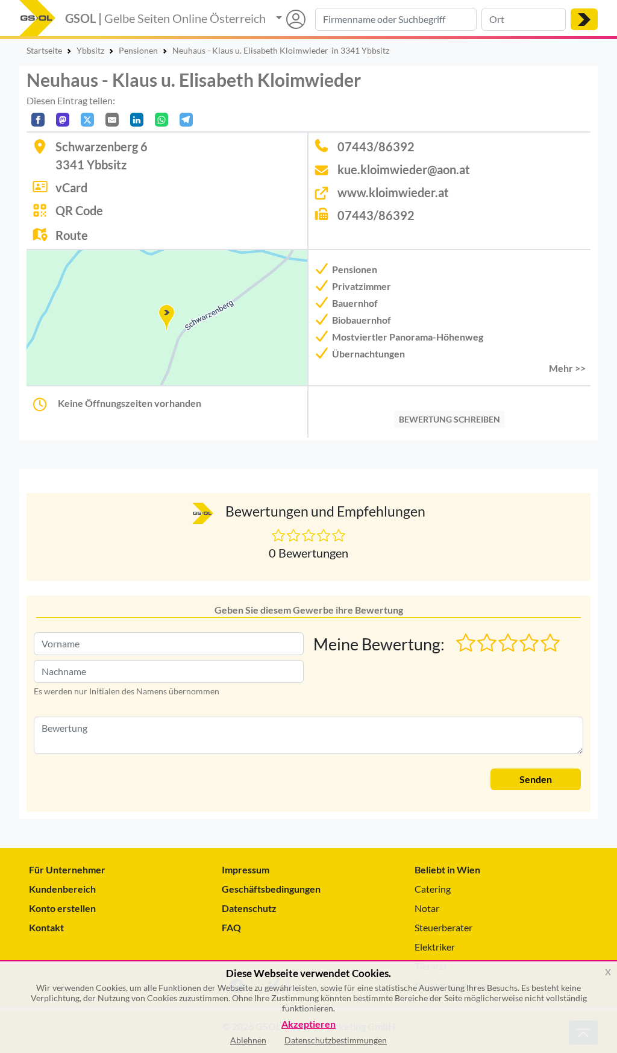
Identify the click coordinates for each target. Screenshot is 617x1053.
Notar (427, 908)
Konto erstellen (62, 908)
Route (71, 235)
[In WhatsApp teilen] (161, 120)
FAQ (231, 927)
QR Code (79, 210)
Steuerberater (443, 927)
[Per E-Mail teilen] (112, 120)
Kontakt (46, 927)
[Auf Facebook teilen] (38, 120)
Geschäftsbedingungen (271, 888)
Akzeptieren (308, 1024)
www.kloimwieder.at (393, 192)
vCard (71, 187)
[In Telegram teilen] (186, 120)
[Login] (290, 19)
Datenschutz (249, 908)
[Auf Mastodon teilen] (62, 120)
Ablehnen (248, 1040)
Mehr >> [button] (567, 368)
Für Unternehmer (67, 869)
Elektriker (435, 946)
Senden (535, 779)
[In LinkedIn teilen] (136, 120)
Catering (433, 888)
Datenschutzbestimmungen (335, 1040)
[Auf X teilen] (87, 120)
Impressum (245, 869)
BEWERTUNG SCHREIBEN (449, 419)
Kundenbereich (62, 888)
